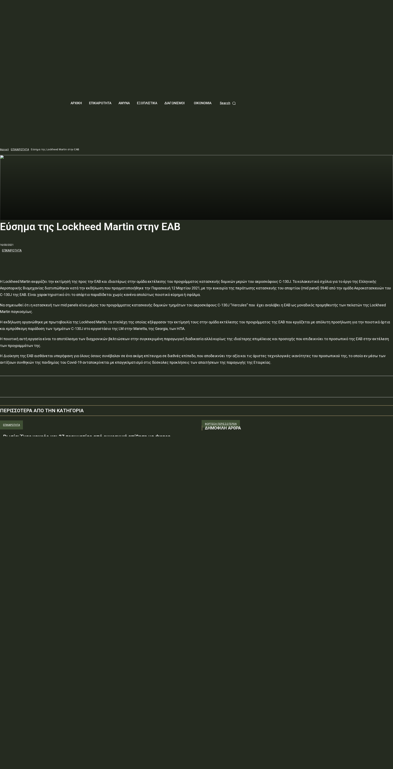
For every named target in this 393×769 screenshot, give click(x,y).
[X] (21, 261)
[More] (66, 261)
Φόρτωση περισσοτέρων (221, 423)
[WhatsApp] (51, 261)
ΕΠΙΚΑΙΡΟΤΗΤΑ (20, 149)
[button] (228, 103)
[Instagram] (212, 475)
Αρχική (4, 149)
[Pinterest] (36, 261)
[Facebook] (7, 261)
